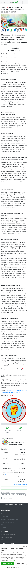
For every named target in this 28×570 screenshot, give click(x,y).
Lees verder (13, 560)
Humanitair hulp (6, 494)
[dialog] (14, 557)
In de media (4, 516)
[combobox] (24, 546)
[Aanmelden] (1, 2)
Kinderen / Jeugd (21, 494)
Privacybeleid (5, 525)
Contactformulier (8, 537)
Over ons (3, 514)
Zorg (13, 494)
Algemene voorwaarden (8, 522)
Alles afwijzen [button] (21, 563)
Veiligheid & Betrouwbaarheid (9, 519)
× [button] (26, 546)
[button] (2, 30)
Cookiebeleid (5, 527)
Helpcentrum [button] (7, 540)
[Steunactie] (13, 2)
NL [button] (3, 2)
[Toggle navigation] (24, 2)
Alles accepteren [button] (8, 563)
